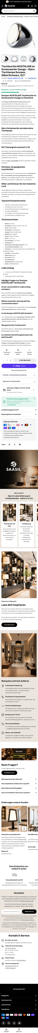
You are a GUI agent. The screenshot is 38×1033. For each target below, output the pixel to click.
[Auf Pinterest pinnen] (20, 444)
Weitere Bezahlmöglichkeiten (19, 370)
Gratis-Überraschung (27, 901)
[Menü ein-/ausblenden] (2, 6)
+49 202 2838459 (10, 948)
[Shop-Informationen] (33, 390)
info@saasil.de (21, 960)
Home (3, 16)
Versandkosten (11, 86)
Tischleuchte (32, 78)
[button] (14, 834)
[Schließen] (34, 398)
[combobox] (19, 11)
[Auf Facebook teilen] (9, 444)
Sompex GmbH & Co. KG (15, 78)
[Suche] (34, 11)
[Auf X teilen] (14, 444)
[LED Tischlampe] (24, 828)
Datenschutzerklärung (28, 920)
